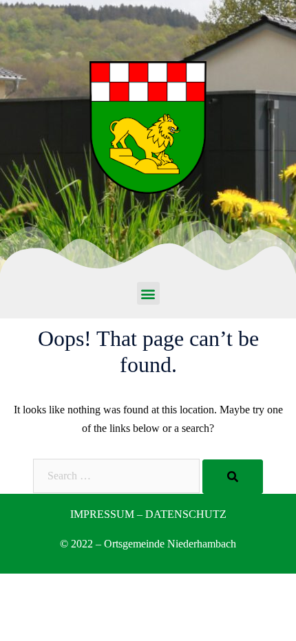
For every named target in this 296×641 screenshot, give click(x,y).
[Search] (232, 476)
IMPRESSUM (102, 514)
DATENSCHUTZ (185, 514)
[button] (148, 293)
